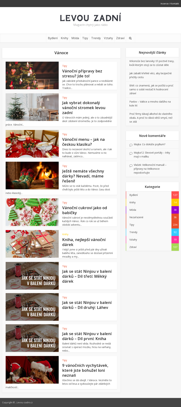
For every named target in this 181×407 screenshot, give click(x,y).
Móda (75, 38)
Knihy (64, 38)
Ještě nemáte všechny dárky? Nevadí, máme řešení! (83, 175)
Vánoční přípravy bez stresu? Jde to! (82, 73)
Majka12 (139, 152)
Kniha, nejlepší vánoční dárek (84, 242)
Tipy (85, 38)
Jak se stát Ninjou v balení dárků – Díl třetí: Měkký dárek (87, 276)
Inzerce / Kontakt (170, 3)
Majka (137, 144)
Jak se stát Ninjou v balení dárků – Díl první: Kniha (87, 336)
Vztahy (108, 38)
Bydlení (53, 38)
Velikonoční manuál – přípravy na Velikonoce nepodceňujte (150, 168)
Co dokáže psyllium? (153, 144)
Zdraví (120, 38)
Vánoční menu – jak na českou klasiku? (83, 142)
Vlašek (137, 164)
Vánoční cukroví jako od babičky (84, 210)
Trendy (96, 38)
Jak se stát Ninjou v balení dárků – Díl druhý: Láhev (87, 305)
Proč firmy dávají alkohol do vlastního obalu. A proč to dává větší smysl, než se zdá (151, 117)
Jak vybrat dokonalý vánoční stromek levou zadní (83, 107)
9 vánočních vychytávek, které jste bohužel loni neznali (85, 370)
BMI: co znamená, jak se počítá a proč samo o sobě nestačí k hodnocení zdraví (151, 89)
